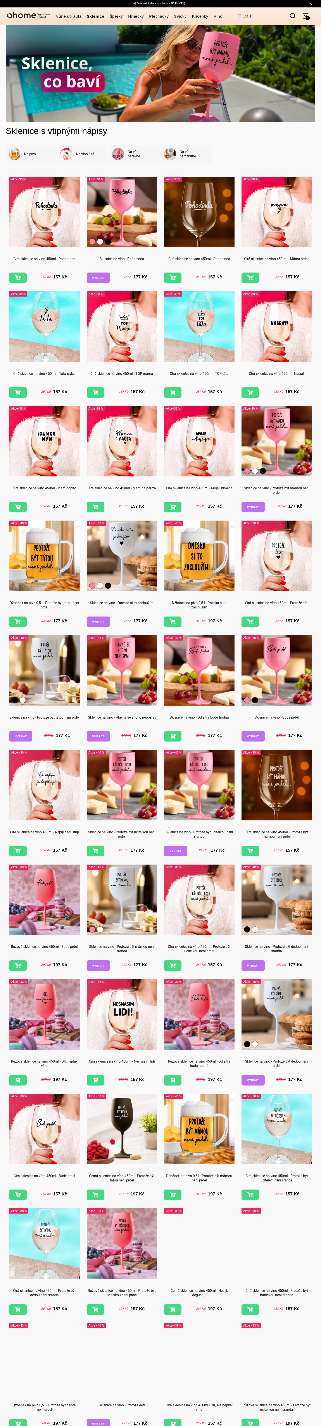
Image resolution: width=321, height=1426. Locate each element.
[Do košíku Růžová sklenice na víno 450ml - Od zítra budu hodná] (172, 1080)
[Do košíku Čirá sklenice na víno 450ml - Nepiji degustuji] (18, 851)
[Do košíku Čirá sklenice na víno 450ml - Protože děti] (250, 622)
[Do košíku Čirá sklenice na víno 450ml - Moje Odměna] (172, 507)
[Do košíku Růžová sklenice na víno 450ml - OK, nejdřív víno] (18, 1080)
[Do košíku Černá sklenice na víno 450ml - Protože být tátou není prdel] (95, 1195)
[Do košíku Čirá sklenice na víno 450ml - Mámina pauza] (95, 507)
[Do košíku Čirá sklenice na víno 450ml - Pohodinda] (18, 278)
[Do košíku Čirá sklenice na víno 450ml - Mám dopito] (18, 507)
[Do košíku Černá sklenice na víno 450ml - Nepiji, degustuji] (172, 1309)
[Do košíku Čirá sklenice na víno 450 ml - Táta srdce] (18, 392)
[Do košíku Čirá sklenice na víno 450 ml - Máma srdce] (250, 278)
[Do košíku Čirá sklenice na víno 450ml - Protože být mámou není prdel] (250, 851)
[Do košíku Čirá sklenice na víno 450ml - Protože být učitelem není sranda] (250, 1195)
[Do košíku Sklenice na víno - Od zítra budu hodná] (172, 736)
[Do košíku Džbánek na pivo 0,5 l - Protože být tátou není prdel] (18, 622)
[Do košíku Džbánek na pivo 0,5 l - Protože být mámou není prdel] (172, 1195)
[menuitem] (68, 16)
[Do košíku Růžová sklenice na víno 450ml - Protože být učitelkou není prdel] (95, 1309)
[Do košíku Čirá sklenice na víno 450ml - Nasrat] (250, 392)
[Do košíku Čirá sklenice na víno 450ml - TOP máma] (95, 392)
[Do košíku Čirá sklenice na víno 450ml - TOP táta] (172, 392)
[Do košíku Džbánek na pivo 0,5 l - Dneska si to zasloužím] (172, 622)
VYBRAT (98, 278)
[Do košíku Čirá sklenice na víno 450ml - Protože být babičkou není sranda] (250, 1309)
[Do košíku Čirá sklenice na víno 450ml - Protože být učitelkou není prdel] (172, 965)
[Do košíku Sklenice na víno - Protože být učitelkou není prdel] (95, 851)
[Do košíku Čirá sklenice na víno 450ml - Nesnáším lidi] (95, 1080)
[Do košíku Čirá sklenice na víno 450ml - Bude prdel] (18, 1195)
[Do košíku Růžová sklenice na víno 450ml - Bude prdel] (18, 965)
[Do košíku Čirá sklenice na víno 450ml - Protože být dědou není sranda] (18, 1309)
